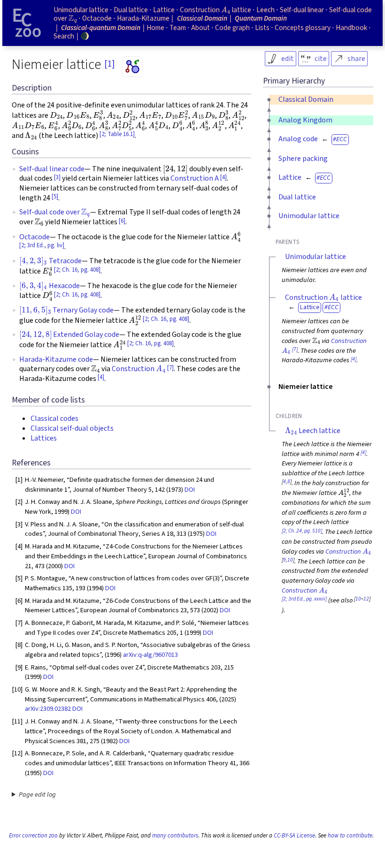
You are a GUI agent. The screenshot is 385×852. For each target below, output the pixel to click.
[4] (223, 177)
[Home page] (27, 23)
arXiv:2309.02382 (48, 709)
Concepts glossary (303, 28)
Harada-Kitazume (143, 18)
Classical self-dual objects (72, 428)
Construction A (194, 178)
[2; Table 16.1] (117, 134)
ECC (341, 139)
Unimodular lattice (308, 216)
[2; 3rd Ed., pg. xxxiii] (304, 599)
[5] (55, 196)
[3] (57, 177)
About (200, 28)
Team (177, 28)
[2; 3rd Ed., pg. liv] (41, 245)
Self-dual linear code (52, 169)
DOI (190, 489)
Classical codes (54, 418)
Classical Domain (305, 99)
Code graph (232, 28)
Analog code (298, 139)
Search (64, 36)
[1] (109, 63)
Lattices (44, 438)
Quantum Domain (261, 18)
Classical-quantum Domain (100, 28)
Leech (265, 10)
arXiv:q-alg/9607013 (150, 655)
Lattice (289, 177)
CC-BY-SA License (294, 835)
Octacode (34, 237)
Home (155, 28)
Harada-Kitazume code (56, 359)
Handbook (351, 28)
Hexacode (49, 286)
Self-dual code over (54, 212)
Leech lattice (312, 431)
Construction (138, 369)
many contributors (175, 835)
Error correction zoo (33, 835)
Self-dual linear (302, 10)
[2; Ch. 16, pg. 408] (77, 270)
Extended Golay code (69, 334)
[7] (170, 368)
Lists (262, 28)
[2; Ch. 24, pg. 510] (302, 531)
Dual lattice (297, 197)
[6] (122, 221)
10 (290, 560)
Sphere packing (303, 158)
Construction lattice (323, 297)
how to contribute (350, 835)
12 (366, 599)
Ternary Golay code (66, 310)
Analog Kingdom (305, 120)
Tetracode (50, 261)
